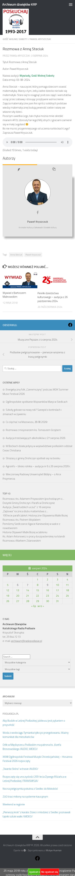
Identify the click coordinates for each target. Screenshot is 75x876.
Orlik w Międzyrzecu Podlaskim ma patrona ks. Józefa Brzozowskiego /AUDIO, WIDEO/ (32, 747)
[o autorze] (20, 170)
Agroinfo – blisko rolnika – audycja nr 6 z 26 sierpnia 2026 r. (38, 466)
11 (67, 585)
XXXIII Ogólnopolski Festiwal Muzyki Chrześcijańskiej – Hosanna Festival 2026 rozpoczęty (37, 759)
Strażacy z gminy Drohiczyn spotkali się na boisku (33, 458)
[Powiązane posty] (55, 170)
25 (67, 596)
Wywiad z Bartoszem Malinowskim (14, 295)
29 (37, 601)
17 (57, 590)
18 (67, 590)
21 (27, 596)
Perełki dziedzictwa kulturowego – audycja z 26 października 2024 (53, 297)
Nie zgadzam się (49, 872)
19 (7, 596)
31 (57, 601)
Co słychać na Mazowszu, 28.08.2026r (27, 422)
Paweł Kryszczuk (40, 39)
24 (57, 596)
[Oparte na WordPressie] (25, 850)
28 (27, 601)
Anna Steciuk (16, 254)
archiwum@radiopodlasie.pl (26, 641)
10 (57, 585)
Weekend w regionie (14, 804)
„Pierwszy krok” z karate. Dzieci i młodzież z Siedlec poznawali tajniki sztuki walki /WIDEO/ (36, 814)
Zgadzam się (35, 872)
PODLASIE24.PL (11, 713)
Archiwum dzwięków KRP (19, 4)
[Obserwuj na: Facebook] (70, 325)
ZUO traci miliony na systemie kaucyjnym (25, 797)
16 (47, 590)
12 (7, 590)
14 (27, 590)
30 (47, 601)
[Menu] (70, 4)
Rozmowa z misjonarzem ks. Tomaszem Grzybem (33, 430)
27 (17, 601)
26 (7, 601)
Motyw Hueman (54, 850)
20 (17, 596)
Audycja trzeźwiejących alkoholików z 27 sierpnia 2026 (35, 438)
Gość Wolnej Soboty (15, 39)
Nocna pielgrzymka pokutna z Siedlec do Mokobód (30, 789)
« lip (33, 606)
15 (37, 590)
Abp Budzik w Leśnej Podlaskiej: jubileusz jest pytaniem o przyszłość (34, 723)
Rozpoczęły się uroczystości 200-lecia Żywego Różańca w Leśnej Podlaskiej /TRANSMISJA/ (34, 779)
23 (47, 596)
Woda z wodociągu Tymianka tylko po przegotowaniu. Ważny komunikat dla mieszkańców (36, 735)
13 (17, 590)
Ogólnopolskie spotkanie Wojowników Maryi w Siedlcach (37, 402)
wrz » (41, 606)
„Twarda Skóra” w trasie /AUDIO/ (20, 769)
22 (37, 596)
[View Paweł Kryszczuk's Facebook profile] (37, 212)
